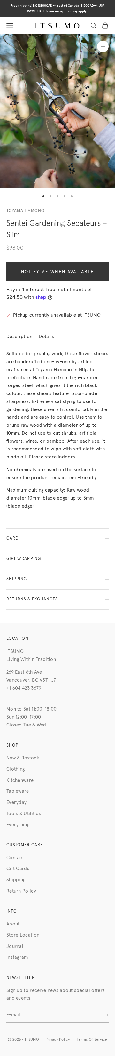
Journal (14, 946)
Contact (15, 857)
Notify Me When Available (57, 272)
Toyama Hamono (25, 211)
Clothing (15, 769)
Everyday (16, 802)
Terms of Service (92, 1040)
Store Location (22, 935)
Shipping (15, 879)
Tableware (17, 791)
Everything (17, 824)
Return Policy (21, 891)
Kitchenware (20, 780)
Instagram (17, 957)
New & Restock (22, 758)
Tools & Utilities (23, 813)
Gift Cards (17, 868)
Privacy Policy (57, 1040)
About (13, 924)
